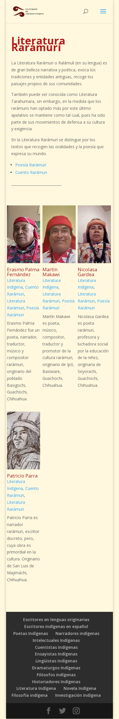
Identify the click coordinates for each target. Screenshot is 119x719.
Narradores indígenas (77, 633)
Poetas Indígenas (30, 633)
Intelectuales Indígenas (56, 640)
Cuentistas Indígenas (56, 647)
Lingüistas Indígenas (56, 661)
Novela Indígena (80, 688)
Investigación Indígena (78, 695)
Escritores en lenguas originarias (56, 619)
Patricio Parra (22, 475)
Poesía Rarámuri (30, 165)
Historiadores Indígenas (56, 681)
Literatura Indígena (36, 688)
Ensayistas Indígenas (56, 654)
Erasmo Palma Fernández (23, 272)
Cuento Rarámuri (31, 172)
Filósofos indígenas (56, 674)
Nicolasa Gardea (87, 272)
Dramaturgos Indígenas (56, 667)
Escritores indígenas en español (56, 626)
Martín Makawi (51, 272)
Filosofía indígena (30, 695)
